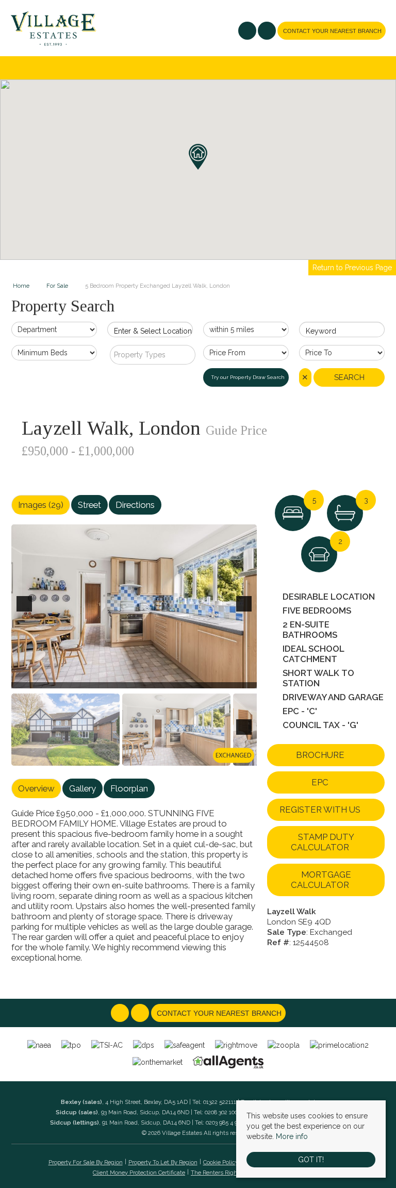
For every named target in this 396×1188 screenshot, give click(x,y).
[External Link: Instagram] (267, 32)
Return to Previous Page (352, 267)
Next (246, 611)
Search (349, 377)
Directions (135, 505)
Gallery (82, 788)
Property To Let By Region (162, 1162)
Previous (26, 611)
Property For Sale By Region (85, 1162)
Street (89, 505)
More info (292, 1136)
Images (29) (40, 505)
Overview (36, 788)
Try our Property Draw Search (246, 377)
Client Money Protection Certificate (139, 1172)
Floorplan (129, 788)
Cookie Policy (220, 1162)
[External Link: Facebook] (248, 32)
